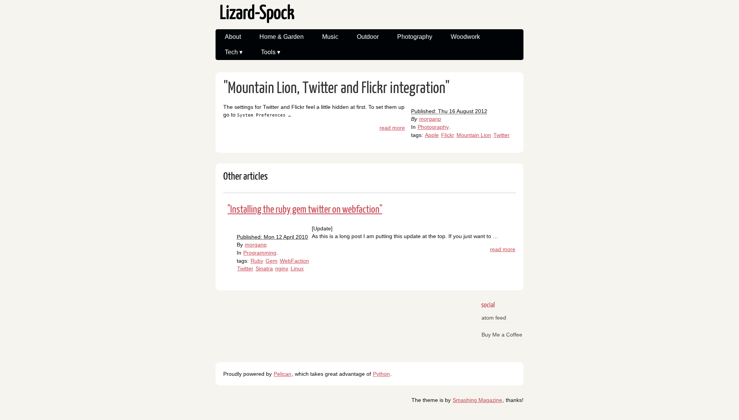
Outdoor (368, 36)
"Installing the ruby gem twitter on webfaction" (304, 210)
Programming (259, 253)
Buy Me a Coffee (502, 335)
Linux (297, 268)
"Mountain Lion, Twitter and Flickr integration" (337, 88)
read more (392, 128)
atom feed (494, 318)
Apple (432, 135)
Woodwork (465, 36)
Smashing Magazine (477, 400)
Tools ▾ (270, 52)
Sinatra (264, 268)
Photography (414, 36)
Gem (272, 261)
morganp (430, 119)
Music (330, 36)
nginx (281, 268)
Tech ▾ (233, 52)
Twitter (501, 135)
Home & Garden (281, 36)
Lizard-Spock (257, 14)
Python (381, 374)
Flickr (447, 135)
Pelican (282, 374)
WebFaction (294, 261)
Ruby (257, 261)
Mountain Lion (473, 135)
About (233, 36)
